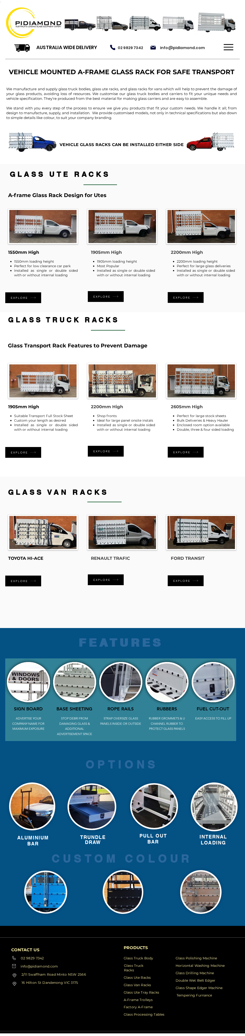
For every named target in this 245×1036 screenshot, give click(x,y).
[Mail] (153, 48)
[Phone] (113, 47)
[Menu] (228, 47)
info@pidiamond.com (182, 48)
